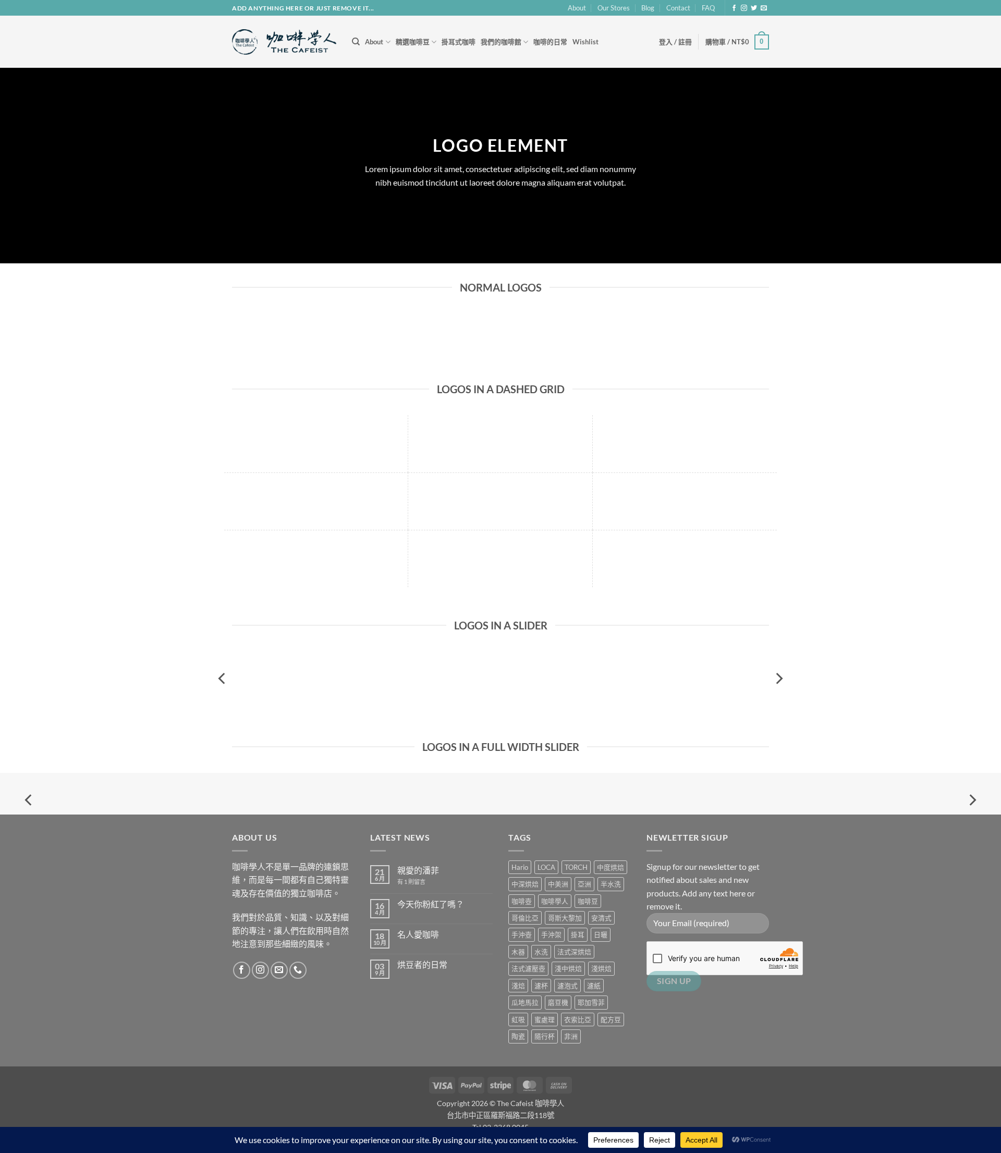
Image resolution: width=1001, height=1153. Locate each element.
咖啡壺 (521, 901)
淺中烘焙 (568, 968)
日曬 (600, 934)
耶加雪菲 (591, 1002)
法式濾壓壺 (528, 968)
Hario (519, 867)
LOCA (546, 867)
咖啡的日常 (550, 42)
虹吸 (518, 1019)
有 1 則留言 (411, 881)
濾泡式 (567, 985)
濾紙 (594, 985)
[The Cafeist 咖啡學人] (284, 42)
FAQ (708, 8)
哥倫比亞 (525, 918)
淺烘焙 (601, 968)
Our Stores (613, 8)
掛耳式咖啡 (458, 42)
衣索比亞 (577, 1019)
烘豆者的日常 (422, 964)
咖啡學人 (554, 901)
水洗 (541, 952)
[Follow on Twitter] (754, 8)
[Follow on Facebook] (734, 8)
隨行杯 (544, 1036)
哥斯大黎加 (565, 918)
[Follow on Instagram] (744, 8)
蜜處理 (544, 1019)
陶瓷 (518, 1036)
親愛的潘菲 (418, 870)
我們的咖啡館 (501, 42)
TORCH (576, 867)
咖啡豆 (588, 901)
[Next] (778, 678)
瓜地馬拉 (525, 1002)
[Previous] (222, 678)
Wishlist (585, 42)
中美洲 (558, 884)
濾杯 (541, 985)
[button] (675, 41)
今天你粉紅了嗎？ (430, 904)
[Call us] (298, 970)
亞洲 (584, 884)
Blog (647, 8)
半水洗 (611, 884)
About (577, 8)
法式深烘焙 (574, 952)
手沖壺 (521, 934)
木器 (518, 952)
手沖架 (551, 934)
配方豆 (611, 1019)
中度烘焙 (610, 867)
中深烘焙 (525, 884)
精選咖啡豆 (413, 42)
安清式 (601, 918)
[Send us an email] (764, 8)
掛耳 (577, 934)
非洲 (571, 1036)
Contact (678, 8)
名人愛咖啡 (418, 934)
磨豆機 (558, 1002)
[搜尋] (356, 42)
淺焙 (518, 985)
